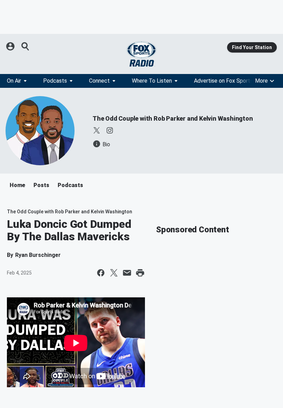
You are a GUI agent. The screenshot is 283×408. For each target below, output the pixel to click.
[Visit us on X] (96, 130)
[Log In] (11, 46)
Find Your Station (252, 47)
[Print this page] (140, 273)
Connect (99, 80)
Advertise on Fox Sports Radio (231, 80)
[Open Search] (25, 46)
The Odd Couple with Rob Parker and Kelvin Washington (172, 118)
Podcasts (55, 80)
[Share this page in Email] (127, 273)
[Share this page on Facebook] (101, 273)
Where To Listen (152, 80)
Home (17, 185)
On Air (14, 80)
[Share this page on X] (114, 273)
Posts (41, 185)
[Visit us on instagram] (110, 130)
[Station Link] (141, 54)
